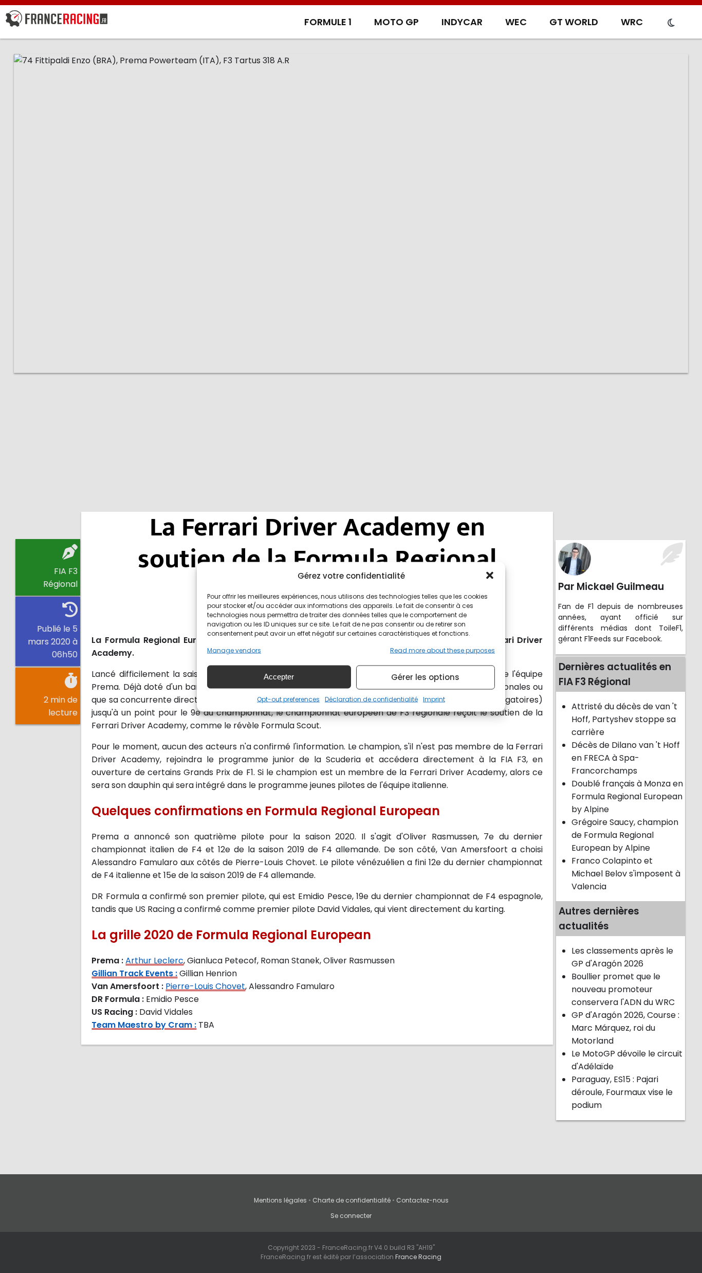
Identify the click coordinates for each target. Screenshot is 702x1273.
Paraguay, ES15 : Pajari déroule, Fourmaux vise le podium (622, 1092)
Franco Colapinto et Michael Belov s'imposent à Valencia (625, 873)
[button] (490, 575)
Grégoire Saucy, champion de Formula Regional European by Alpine (624, 835)
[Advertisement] (351, 460)
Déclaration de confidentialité (371, 698)
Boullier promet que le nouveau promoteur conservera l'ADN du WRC (623, 989)
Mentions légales (280, 1200)
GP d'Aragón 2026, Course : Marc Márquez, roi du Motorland (625, 1028)
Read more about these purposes (442, 650)
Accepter (279, 676)
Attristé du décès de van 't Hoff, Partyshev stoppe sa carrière (624, 719)
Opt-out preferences (288, 698)
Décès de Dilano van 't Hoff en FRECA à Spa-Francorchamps (625, 758)
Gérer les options (425, 677)
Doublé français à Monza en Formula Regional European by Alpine (627, 796)
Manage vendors (234, 650)
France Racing (418, 1256)
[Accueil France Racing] (56, 20)
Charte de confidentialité (351, 1200)
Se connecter (351, 1215)
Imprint (434, 698)
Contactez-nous (422, 1200)
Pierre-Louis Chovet (205, 986)
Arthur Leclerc (154, 960)
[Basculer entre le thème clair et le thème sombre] (671, 23)
